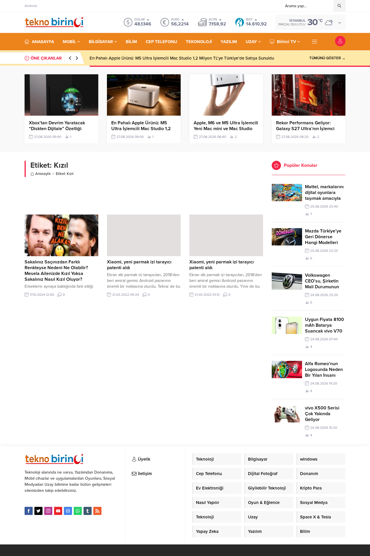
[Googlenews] (68, 511)
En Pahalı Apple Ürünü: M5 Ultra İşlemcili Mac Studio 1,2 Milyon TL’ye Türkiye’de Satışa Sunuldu (182, 58)
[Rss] (97, 511)
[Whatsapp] (78, 511)
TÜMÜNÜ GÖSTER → (327, 58)
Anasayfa (43, 173)
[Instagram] (48, 511)
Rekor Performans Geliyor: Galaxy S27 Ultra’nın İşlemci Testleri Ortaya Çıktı (305, 128)
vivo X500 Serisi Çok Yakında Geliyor (322, 413)
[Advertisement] (144, 196)
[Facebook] (29, 511)
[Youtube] (58, 511)
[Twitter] (38, 511)
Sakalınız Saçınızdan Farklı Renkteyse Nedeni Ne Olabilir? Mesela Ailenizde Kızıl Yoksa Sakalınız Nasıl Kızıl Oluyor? (56, 270)
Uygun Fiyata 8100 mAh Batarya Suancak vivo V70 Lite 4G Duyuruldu (324, 328)
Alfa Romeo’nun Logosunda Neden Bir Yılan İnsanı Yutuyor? (324, 372)
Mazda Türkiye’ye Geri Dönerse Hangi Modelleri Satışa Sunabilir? (323, 239)
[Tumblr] (88, 511)
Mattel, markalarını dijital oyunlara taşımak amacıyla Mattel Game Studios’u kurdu (324, 198)
